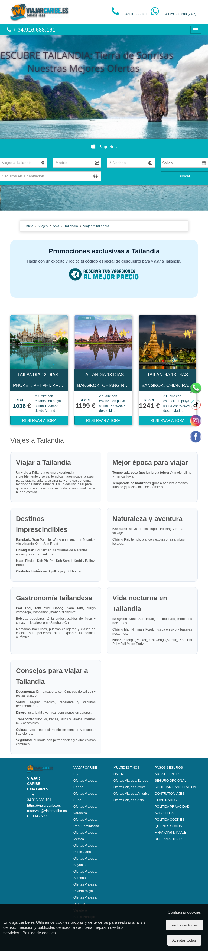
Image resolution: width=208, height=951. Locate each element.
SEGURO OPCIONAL (170, 781)
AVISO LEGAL (165, 813)
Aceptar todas (184, 940)
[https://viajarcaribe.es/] (39, 12)
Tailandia (71, 226)
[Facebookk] (195, 436)
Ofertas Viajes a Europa (130, 781)
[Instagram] (195, 420)
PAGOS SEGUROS (169, 768)
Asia (56, 226)
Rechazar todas (184, 925)
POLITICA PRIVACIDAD (172, 806)
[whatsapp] (195, 388)
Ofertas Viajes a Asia (128, 800)
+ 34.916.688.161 (33, 30)
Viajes (43, 226)
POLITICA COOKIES (169, 819)
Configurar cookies (184, 912)
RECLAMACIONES (169, 839)
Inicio (29, 226)
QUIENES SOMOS (168, 826)
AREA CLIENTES (167, 774)
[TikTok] (195, 404)
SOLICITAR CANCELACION (175, 787)
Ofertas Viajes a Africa (129, 787)
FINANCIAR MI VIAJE (170, 832)
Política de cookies (39, 932)
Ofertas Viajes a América (131, 794)
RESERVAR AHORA (39, 420)
